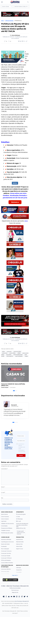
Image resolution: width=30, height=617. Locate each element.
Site (2, 497)
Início (2, 20)
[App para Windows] (3, 597)
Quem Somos (4, 514)
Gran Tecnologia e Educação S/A (22, 601)
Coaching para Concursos (7, 541)
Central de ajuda (21, 514)
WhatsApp (20, 519)
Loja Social (3, 521)
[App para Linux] (6, 597)
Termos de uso (15, 590)
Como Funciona (5, 516)
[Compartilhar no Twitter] (20, 41)
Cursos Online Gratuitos (7, 562)
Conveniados (4, 525)
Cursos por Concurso (6, 551)
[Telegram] (27, 597)
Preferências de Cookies (7, 532)
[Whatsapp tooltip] (19, 597)
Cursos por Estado (5, 555)
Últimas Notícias (9, 20)
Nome (3, 487)
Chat (18, 516)
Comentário (4, 468)
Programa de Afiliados (6, 528)
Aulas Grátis (19, 546)
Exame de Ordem (5, 544)
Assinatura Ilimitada (6, 539)
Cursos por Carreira (6, 553)
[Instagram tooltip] (16, 597)
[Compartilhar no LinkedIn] (22, 41)
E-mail (3, 492)
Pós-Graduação (5, 548)
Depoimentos (19, 539)
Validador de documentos (7, 523)
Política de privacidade (15, 588)
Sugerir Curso (19, 548)
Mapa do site (15, 592)
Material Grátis (20, 541)
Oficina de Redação (6, 560)
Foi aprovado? (21, 532)
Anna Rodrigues (16, 35)
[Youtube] (14, 597)
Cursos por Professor (6, 558)
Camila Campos (4, 387)
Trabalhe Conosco (5, 530)
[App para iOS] (9, 597)
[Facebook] (22, 597)
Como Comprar (5, 519)
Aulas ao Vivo (19, 544)
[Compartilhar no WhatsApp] (24, 41)
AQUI (26, 221)
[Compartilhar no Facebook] (19, 41)
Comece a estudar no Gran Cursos (15, 324)
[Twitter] (24, 597)
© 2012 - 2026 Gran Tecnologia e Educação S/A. (15, 586)
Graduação (4, 546)
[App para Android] (11, 597)
